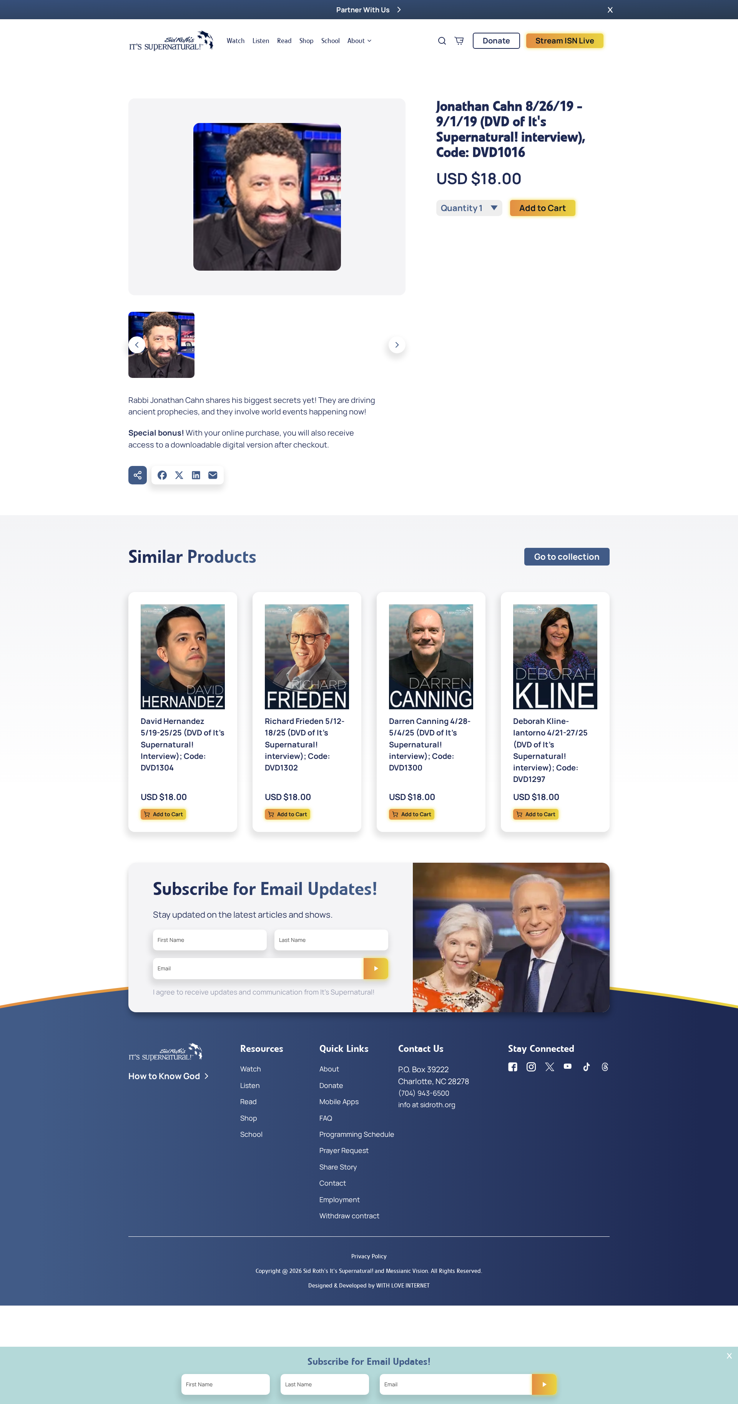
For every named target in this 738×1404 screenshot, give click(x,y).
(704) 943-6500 (423, 1093)
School (330, 41)
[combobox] (469, 208)
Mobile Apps (339, 1101)
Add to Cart (542, 208)
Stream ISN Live (564, 40)
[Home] (171, 41)
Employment (339, 1199)
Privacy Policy (369, 1256)
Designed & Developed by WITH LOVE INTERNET (369, 1285)
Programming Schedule (356, 1134)
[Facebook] (162, 475)
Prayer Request (344, 1150)
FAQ (325, 1118)
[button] (610, 10)
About (356, 41)
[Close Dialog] (729, 1356)
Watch (236, 41)
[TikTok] (586, 1066)
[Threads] (605, 1066)
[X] (179, 475)
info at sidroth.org (426, 1104)
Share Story (338, 1166)
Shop (306, 41)
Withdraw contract (349, 1215)
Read (284, 41)
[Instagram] (531, 1066)
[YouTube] (568, 1066)
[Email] (213, 475)
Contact (332, 1183)
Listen (261, 41)
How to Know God (164, 1076)
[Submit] (376, 968)
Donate (496, 40)
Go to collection (567, 556)
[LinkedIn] (196, 475)
